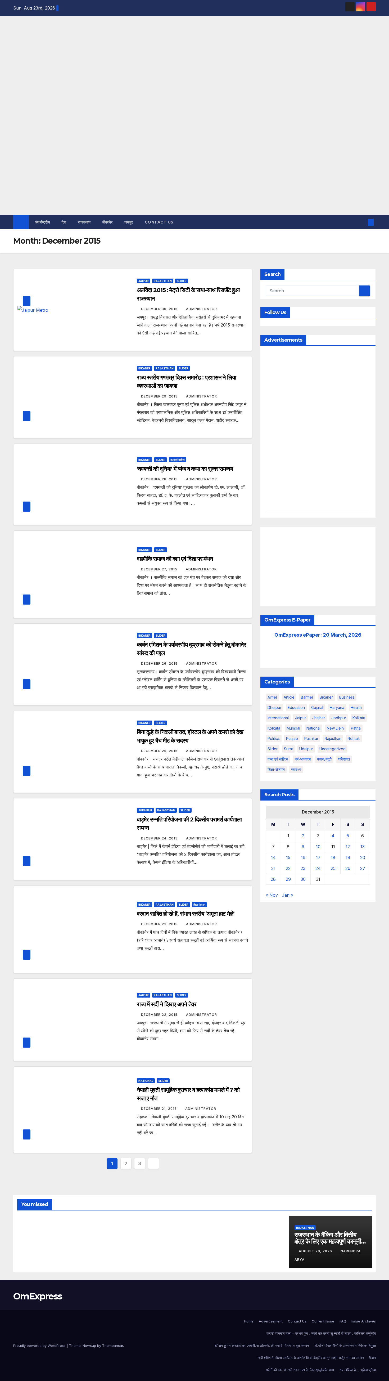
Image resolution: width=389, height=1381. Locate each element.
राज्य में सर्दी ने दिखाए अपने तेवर (166, 1004)
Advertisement (271, 1321)
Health (356, 707)
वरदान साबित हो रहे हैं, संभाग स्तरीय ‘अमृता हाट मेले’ (185, 913)
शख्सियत (344, 759)
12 (348, 846)
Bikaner (144, 368)
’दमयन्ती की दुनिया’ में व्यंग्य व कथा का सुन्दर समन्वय (185, 468)
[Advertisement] (194, 175)
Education (296, 707)
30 (303, 879)
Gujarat (317, 707)
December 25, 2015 (160, 751)
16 (303, 857)
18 (333, 857)
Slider (182, 281)
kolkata (358, 718)
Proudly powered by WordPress (40, 1345)
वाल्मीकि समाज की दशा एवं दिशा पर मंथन (175, 558)
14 (273, 857)
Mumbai (293, 728)
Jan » (287, 895)
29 (288, 879)
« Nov (272, 895)
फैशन (372, 1358)
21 (273, 868)
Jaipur (143, 281)
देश (64, 222)
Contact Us (159, 222)
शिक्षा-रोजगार (199, 904)
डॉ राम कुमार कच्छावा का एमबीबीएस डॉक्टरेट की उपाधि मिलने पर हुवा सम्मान (262, 1345)
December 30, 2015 (160, 309)
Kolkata (274, 728)
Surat (288, 749)
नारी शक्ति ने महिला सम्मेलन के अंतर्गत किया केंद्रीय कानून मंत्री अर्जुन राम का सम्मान (311, 1358)
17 (318, 857)
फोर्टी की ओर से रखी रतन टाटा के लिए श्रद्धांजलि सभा (300, 1370)
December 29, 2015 (160, 396)
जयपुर (128, 222)
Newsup (89, 1345)
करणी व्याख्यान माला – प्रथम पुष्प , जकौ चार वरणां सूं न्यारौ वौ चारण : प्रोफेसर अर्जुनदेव (321, 1333)
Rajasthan (163, 281)
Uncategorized (332, 749)
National (145, 1080)
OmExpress (17, 75)
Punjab (292, 738)
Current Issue (323, 1321)
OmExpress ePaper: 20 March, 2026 (317, 635)
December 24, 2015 (160, 838)
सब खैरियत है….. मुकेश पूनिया (357, 1370)
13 (362, 846)
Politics (274, 738)
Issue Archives (363, 1321)
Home (249, 1321)
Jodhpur (145, 810)
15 (288, 857)
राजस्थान (84, 222)
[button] (362, 222)
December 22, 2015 (160, 1015)
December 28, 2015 (160, 479)
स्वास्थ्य (296, 769)
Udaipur (306, 749)
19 (348, 857)
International (278, 718)
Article (289, 697)
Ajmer (272, 697)
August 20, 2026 (316, 1251)
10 (318, 846)
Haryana (337, 707)
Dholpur (274, 707)
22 (288, 868)
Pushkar (311, 738)
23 (303, 868)
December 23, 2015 (160, 924)
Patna (356, 728)
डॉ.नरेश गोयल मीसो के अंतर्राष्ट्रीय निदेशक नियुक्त (345, 1345)
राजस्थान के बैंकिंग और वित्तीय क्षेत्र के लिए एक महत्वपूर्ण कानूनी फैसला (328, 1241)
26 (347, 868)
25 (333, 868)
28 (273, 879)
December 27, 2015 (159, 569)
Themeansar (112, 1345)
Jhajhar (318, 718)
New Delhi (336, 728)
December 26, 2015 (160, 663)
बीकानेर (107, 222)
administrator (201, 309)
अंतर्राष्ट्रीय (42, 222)
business (347, 697)
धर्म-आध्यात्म (303, 759)
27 (362, 868)
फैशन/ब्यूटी (324, 759)
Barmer (307, 697)
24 (318, 868)
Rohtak (354, 738)
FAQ (343, 1321)
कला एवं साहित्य (177, 459)
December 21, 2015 (159, 1109)
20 (362, 857)
